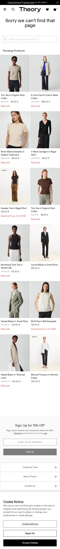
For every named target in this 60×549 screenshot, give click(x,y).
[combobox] (30, 39)
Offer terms (18, 433)
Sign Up (30, 452)
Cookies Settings (30, 524)
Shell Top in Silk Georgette (43, 321)
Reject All (29, 533)
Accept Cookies (30, 543)
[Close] (57, 2)
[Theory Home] (30, 9)
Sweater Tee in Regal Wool (13, 208)
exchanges (29, 2)
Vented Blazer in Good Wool (14, 321)
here (45, 433)
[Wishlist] (47, 9)
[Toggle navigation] (4, 9)
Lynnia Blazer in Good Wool (44, 265)
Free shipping (14, 2)
